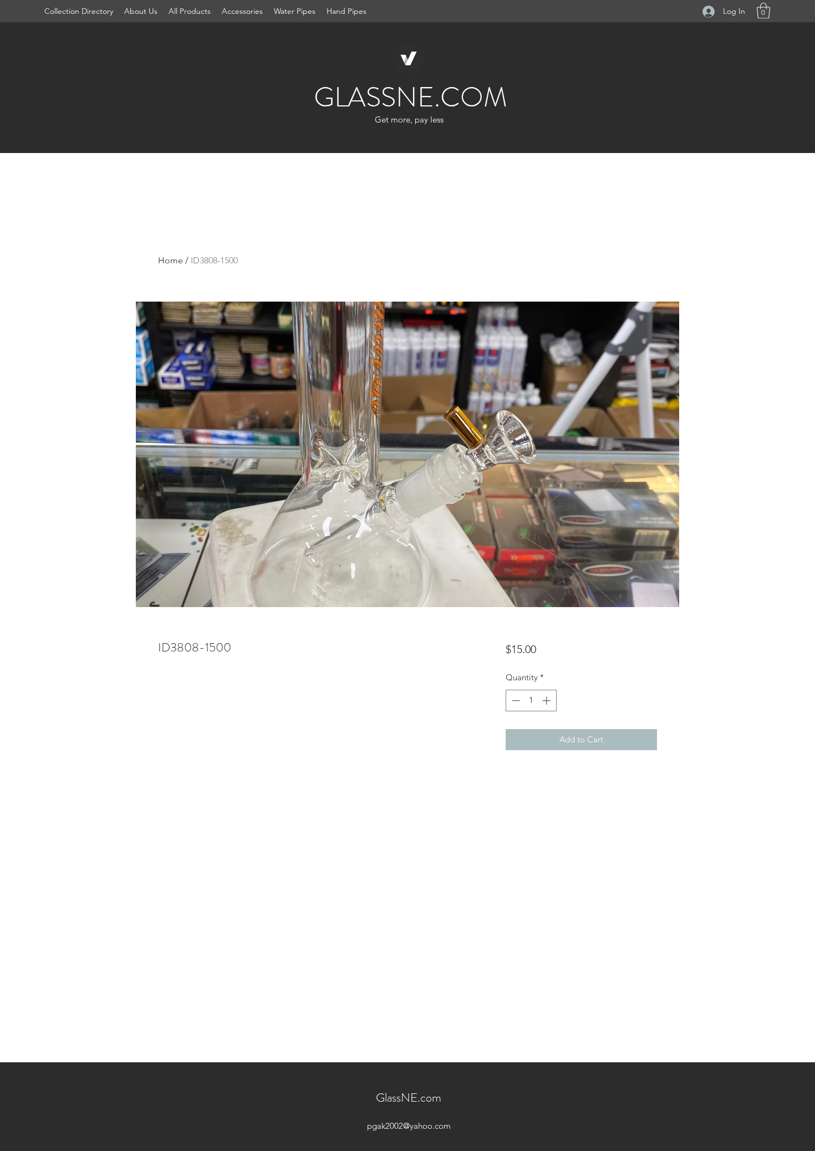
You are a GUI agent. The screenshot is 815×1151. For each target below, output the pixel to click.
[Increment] (547, 700)
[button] (763, 11)
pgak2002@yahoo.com (409, 1126)
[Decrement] (514, 700)
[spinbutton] (531, 700)
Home (170, 260)
